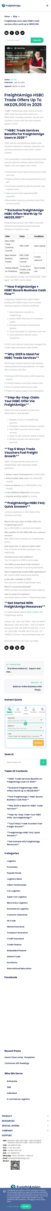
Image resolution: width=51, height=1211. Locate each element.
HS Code (11, 920)
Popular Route (14, 873)
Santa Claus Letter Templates (19, 1057)
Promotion (12, 867)
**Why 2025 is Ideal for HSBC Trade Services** (25, 807)
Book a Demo (33, 612)
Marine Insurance (15, 926)
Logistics (11, 861)
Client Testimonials (16, 884)
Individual (12, 1093)
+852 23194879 (35, 1141)
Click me (30, 1156)
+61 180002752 (13, 1153)
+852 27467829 (18, 1156)
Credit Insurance (15, 938)
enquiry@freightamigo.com (18, 1158)
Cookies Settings (13, 1206)
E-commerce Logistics (18, 1099)
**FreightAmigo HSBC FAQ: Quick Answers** (23, 834)
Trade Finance (14, 944)
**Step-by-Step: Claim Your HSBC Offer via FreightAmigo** (24, 816)
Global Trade (13, 956)
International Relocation (19, 968)
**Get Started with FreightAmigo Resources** (23, 843)
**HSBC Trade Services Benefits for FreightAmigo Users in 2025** (24, 780)
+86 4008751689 (14, 1145)
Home (7, 16)
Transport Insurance (17, 932)
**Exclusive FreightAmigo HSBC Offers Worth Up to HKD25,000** (23, 789)
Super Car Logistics (17, 896)
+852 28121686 (21, 1143)
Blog (15, 16)
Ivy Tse (13, 80)
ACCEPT (26, 1206)
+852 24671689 (21, 1141)
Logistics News (14, 879)
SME (9, 1087)
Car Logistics (13, 890)
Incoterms (12, 962)
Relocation (42, 712)
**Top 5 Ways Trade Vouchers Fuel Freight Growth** (24, 825)
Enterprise (12, 1081)
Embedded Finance (16, 950)
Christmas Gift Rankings (16, 1063)
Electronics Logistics (17, 902)
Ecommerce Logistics (18, 908)
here (32, 1199)
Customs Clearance (17, 914)
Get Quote (38, 743)
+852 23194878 (35, 1143)
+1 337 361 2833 (13, 1148)
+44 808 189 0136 (14, 1150)
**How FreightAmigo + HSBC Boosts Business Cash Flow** (25, 798)
